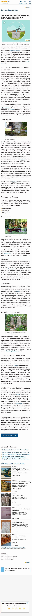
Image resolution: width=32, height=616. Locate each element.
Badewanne (19, 403)
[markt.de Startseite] (5, 1)
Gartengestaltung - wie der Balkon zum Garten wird (15, 452)
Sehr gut (23, 610)
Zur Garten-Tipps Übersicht (9, 10)
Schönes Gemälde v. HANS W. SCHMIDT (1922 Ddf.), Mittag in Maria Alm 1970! (20, 469)
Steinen (18, 394)
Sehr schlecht (9, 610)
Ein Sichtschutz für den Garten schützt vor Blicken (15, 450)
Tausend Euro (6, 253)
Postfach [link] (21, 3)
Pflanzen (22, 159)
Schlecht (12, 610)
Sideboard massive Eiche (18, 536)
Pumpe (14, 181)
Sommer (11, 109)
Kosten (16, 365)
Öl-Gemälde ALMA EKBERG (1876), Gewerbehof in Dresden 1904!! (21, 482)
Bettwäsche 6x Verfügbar (18, 522)
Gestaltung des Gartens (12, 351)
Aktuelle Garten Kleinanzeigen (12, 464)
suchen (25, 3)
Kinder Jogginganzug (17, 495)
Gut (20, 610)
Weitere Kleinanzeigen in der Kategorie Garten (13, 547)
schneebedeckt (5, 108)
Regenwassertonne (15, 50)
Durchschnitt (16, 610)
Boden (18, 291)
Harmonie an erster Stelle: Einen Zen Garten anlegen (15, 454)
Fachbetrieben (11, 269)
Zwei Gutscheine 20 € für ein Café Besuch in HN (21, 509)
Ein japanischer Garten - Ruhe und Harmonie (13, 456)
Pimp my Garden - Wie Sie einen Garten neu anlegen (15, 459)
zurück (28, 7)
